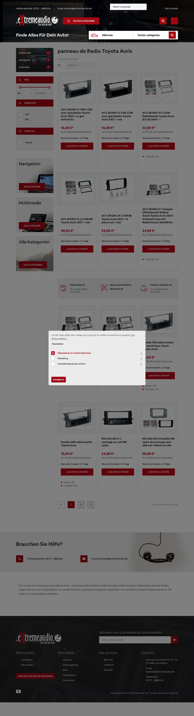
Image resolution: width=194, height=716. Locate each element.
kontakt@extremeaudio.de (78, 8)
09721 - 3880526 (41, 8)
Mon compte (171, 8)
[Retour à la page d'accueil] (37, 20)
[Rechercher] (163, 20)
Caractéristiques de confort (71, 363)
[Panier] (174, 20)
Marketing (63, 358)
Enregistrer (58, 379)
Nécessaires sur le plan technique (74, 353)
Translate (133, 11)
